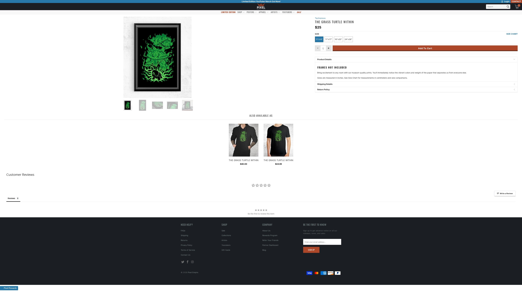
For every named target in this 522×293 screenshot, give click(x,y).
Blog (264, 250)
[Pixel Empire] (261, 6)
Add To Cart (425, 48)
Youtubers (226, 245)
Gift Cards (226, 250)
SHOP (240, 12)
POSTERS (251, 12)
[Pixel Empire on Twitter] (183, 262)
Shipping (184, 235)
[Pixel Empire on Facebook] (188, 262)
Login (506, 1)
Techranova (320, 18)
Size (317, 34)
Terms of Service (188, 250)
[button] (9, 288)
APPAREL (263, 12)
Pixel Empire (193, 272)
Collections (226, 235)
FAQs (183, 231)
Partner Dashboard (270, 245)
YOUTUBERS (287, 12)
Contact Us (185, 255)
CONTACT (516, 1)
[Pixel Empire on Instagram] (192, 262)
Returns (184, 240)
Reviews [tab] (11, 198)
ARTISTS (274, 12)
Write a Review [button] (506, 193)
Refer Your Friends (270, 240)
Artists (224, 240)
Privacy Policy (186, 245)
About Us (266, 231)
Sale (223, 231)
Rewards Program (269, 235)
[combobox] (498, 6)
